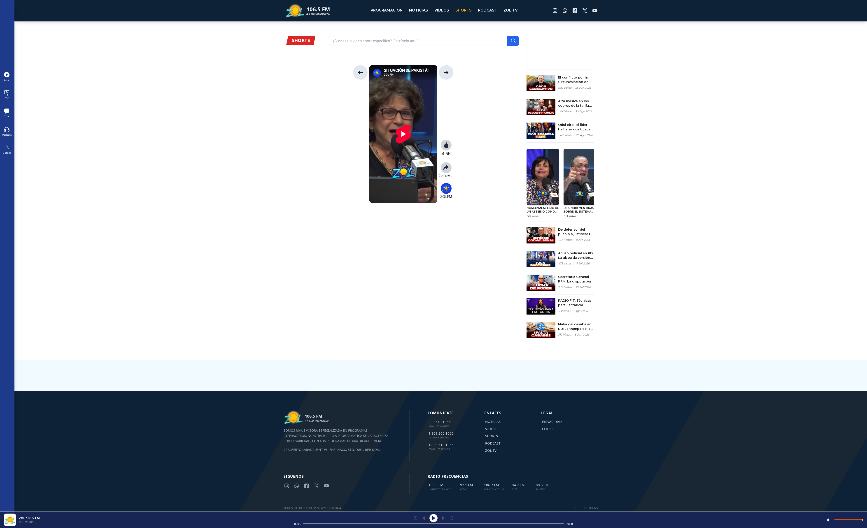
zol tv (510, 10)
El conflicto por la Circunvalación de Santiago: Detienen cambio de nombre (574, 79)
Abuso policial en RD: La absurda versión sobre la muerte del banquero (575, 255)
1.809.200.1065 (441, 433)
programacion (387, 10)
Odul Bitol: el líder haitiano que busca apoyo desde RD (574, 127)
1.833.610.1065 (441, 444)
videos (441, 10)
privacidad (552, 421)
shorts (463, 10)
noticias (418, 10)
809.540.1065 (440, 421)
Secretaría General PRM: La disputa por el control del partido (576, 279)
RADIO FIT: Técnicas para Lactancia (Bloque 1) (575, 303)
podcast (487, 10)
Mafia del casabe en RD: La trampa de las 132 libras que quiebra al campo (576, 326)
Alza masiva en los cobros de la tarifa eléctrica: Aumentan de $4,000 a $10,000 (575, 103)
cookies (549, 428)
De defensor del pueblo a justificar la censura (575, 231)
